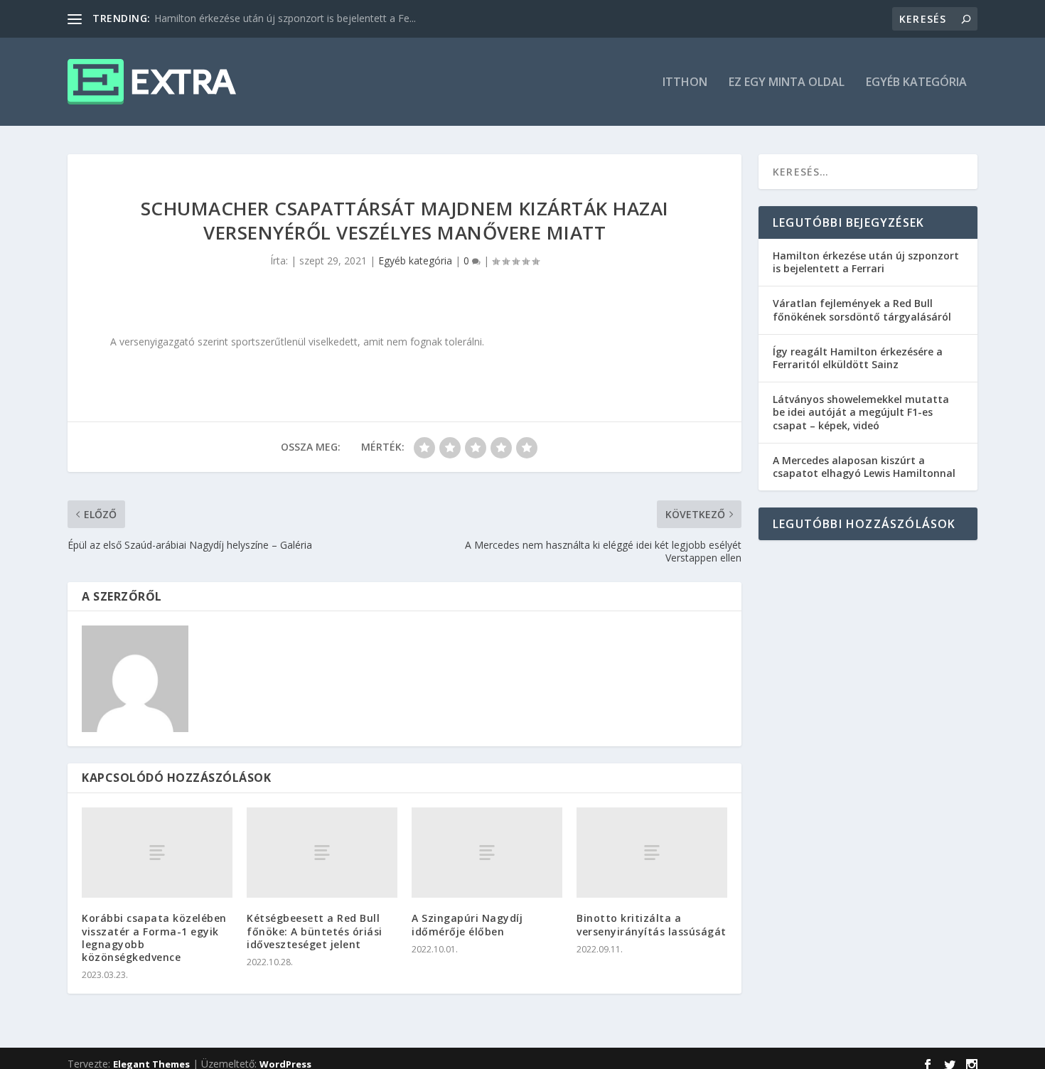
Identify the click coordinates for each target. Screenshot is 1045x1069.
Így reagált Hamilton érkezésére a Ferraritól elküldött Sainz (858, 358)
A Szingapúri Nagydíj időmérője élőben (467, 924)
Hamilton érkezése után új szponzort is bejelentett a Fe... (285, 18)
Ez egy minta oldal (787, 83)
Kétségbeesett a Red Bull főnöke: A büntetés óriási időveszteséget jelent (314, 930)
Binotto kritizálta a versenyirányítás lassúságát (652, 924)
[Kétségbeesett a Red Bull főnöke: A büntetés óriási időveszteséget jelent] (322, 852)
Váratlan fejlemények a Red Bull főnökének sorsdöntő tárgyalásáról (862, 309)
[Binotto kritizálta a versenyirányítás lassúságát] (652, 852)
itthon (685, 83)
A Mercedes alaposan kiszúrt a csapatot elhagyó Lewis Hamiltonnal (864, 466)
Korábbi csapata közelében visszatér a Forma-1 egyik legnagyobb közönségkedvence (154, 937)
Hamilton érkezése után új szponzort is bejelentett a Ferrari (866, 262)
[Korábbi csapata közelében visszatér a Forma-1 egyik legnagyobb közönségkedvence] (157, 852)
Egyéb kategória (916, 83)
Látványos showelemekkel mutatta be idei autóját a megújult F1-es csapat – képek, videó (861, 411)
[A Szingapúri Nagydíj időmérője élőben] (487, 852)
